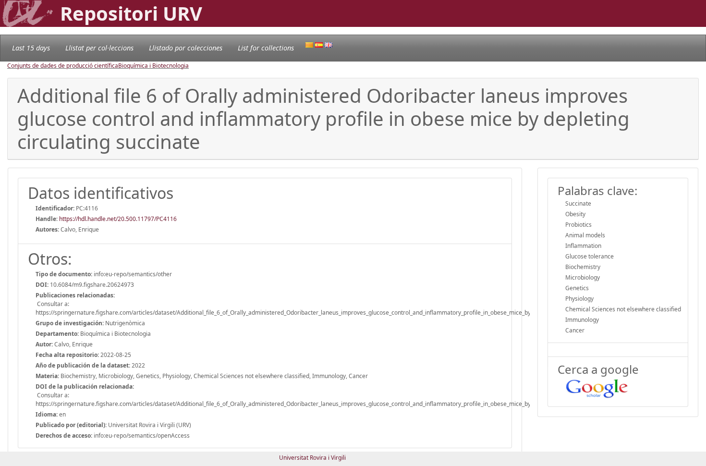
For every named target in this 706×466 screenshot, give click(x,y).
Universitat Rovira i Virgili (312, 458)
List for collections (266, 47)
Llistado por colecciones (185, 47)
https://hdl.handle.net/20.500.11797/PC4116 (118, 219)
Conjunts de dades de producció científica (62, 65)
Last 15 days (31, 47)
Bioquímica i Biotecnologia (153, 65)
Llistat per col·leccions (99, 47)
